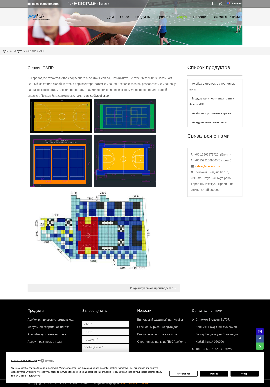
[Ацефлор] (39, 16)
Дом (110, 17)
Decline (214, 373)
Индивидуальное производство (153, 288)
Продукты (142, 17)
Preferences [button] (34, 375)
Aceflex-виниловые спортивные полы (212, 86)
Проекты (163, 17)
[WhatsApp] (220, 3)
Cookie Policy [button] (111, 372)
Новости (199, 17)
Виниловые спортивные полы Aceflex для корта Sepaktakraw (158, 335)
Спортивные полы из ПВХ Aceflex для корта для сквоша (160, 342)
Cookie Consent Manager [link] (24, 360)
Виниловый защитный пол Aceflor (160, 319)
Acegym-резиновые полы (209, 122)
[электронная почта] (260, 331)
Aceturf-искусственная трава (211, 113)
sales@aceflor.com (45, 3)
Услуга (182, 17)
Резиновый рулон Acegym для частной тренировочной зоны (157, 328)
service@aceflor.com (97, 95)
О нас (124, 17)
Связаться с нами (226, 17)
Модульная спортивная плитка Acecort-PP (211, 101)
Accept (245, 373)
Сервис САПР (41, 67)
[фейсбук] (212, 3)
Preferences (183, 373)
